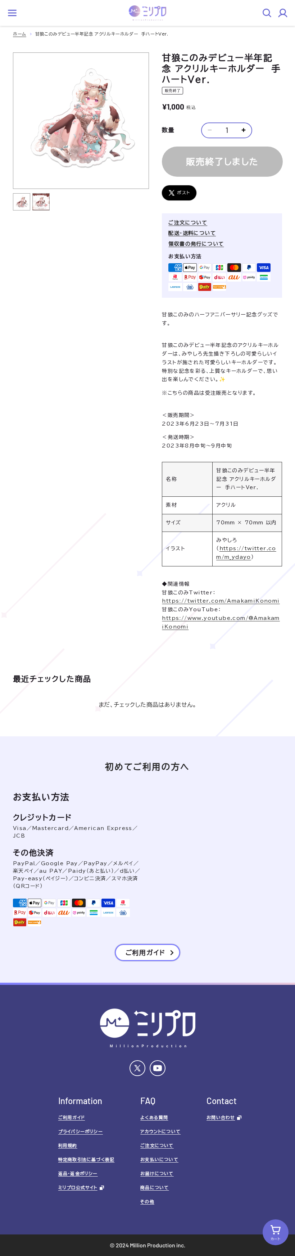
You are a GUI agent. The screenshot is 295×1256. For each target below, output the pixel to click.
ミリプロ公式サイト (77, 1187)
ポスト (183, 192)
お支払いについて (159, 1159)
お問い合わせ (220, 1117)
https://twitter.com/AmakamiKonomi (221, 600)
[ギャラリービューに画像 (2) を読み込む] (41, 201)
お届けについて (156, 1173)
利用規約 (67, 1145)
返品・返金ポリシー (78, 1173)
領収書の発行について (196, 243)
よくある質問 (154, 1117)
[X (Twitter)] (137, 1068)
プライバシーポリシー (80, 1131)
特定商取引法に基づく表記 (86, 1159)
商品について (154, 1187)
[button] (12, 13)
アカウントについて (160, 1131)
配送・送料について (192, 233)
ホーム (19, 34)
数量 (168, 130)
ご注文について (187, 222)
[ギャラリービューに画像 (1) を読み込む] (21, 201)
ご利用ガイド (71, 1117)
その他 (147, 1201)
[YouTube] (157, 1068)
